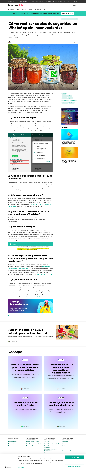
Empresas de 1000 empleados (71, 1)
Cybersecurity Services (66, 443)
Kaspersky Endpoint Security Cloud (33, 443)
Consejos (26, 359)
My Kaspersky (74, 5)
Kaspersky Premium (12, 445)
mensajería (73, 100)
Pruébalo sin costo (67, 13)
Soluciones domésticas (13, 438)
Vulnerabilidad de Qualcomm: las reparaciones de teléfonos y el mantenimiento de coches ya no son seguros (69, 160)
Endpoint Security (65, 447)
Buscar (76, 19)
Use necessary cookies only (74, 466)
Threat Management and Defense (69, 445)
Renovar (17, 9)
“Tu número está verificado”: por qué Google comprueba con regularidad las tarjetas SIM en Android (69, 143)
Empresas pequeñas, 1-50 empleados (37, 1)
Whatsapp (71, 102)
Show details (21, 467)
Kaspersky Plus (11, 443)
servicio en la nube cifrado (44, 274)
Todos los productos (30, 445)
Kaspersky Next (47, 441)
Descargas (24, 9)
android (11, 18)
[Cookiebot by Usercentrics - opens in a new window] (9, 467)
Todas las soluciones (12, 447)
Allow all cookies (75, 457)
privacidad (64, 102)
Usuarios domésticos (23, 1)
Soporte (30, 9)
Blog (45, 9)
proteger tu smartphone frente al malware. (33, 296)
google (70, 98)
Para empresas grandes (67, 438)
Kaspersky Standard (12, 441)
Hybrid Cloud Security (66, 450)
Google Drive (65, 100)
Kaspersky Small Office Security (32, 441)
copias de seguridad (66, 95)
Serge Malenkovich (15, 42)
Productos (10, 9)
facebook (64, 98)
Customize (74, 461)
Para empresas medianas (49, 438)
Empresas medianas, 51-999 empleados (55, 1)
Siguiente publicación (14, 326)
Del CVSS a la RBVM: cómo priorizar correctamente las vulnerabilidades (25, 367)
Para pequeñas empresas (32, 438)
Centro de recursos (38, 9)
